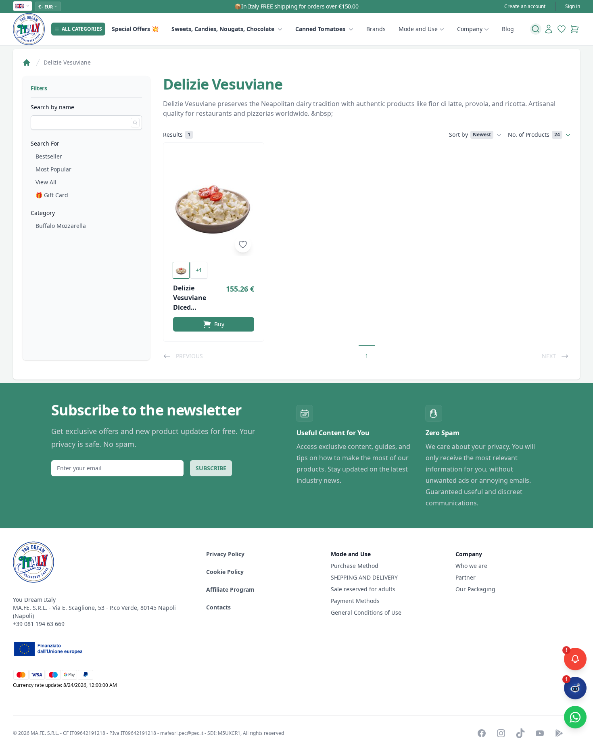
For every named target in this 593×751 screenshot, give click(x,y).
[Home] (27, 62)
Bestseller (48, 156)
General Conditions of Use (366, 612)
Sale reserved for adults (363, 589)
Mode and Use (418, 29)
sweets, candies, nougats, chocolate (222, 29)
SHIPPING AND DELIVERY (365, 577)
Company (469, 29)
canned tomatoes (320, 29)
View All (45, 182)
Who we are (471, 566)
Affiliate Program (230, 589)
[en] (22, 6)
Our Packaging (475, 589)
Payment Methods (355, 601)
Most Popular (53, 169)
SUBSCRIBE (211, 468)
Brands (376, 29)
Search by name (52, 107)
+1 (199, 270)
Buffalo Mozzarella (60, 225)
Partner (465, 577)
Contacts (218, 607)
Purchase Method (354, 566)
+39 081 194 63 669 (39, 624)
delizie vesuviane (67, 62)
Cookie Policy (225, 572)
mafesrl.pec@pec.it (181, 733)
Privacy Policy (225, 554)
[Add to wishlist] (243, 244)
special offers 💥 (135, 29)
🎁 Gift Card (51, 195)
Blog (508, 29)
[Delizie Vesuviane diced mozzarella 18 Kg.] (213, 204)
